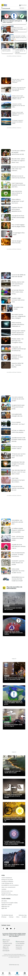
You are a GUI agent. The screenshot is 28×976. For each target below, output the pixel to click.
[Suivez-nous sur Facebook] (3, 929)
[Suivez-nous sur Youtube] (11, 929)
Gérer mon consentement (8, 887)
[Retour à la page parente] (5, 7)
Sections (22, 8)
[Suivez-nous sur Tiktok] (14, 929)
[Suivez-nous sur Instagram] (7, 929)
